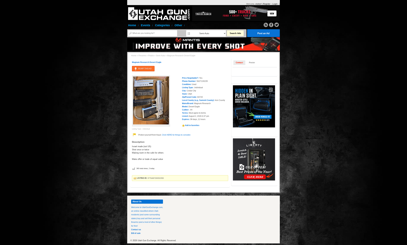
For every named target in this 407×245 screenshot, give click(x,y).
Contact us (136, 229)
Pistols (151, 55)
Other (180, 25)
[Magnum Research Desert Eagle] (151, 100)
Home (133, 25)
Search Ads (235, 33)
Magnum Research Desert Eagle (146, 62)
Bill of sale (136, 233)
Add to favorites (192, 125)
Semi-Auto (160, 55)
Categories (163, 25)
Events (147, 25)
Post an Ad (263, 33)
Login (275, 4)
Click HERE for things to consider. (176, 135)
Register (266, 4)
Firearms (142, 55)
